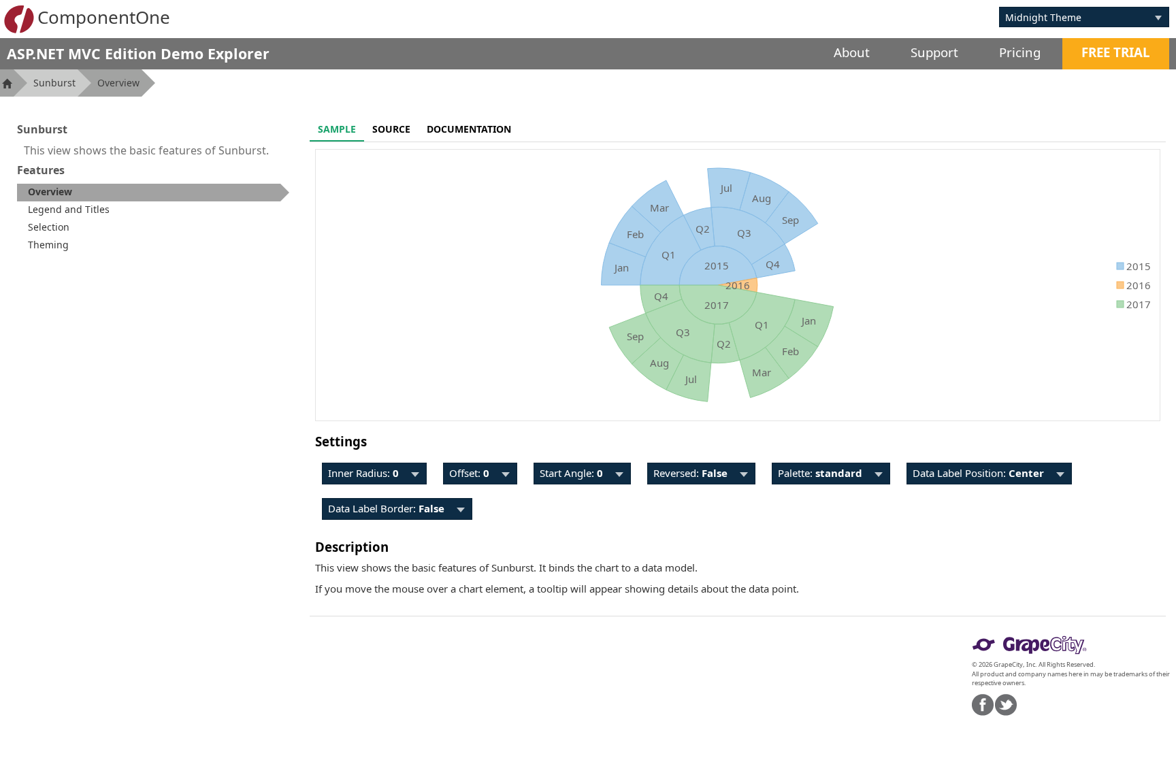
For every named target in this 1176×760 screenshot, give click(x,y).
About (852, 52)
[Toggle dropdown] (1158, 17)
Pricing (1020, 52)
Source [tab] (391, 128)
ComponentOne (103, 17)
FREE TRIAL (1115, 52)
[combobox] (1074, 17)
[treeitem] (153, 192)
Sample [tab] (337, 128)
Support (934, 52)
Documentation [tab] (469, 128)
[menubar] (374, 473)
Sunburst (54, 82)
